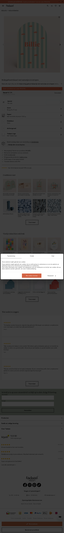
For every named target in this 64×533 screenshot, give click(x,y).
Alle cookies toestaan (32, 275)
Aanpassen (51, 275)
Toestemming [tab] (11, 256)
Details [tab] (32, 256)
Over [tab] (53, 256)
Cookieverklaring (31, 269)
